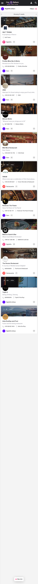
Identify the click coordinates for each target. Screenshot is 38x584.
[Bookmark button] (34, 42)
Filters (32, 9)
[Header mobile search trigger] (35, 3)
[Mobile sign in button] (31, 3)
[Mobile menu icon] (2, 3)
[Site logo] (13, 3)
